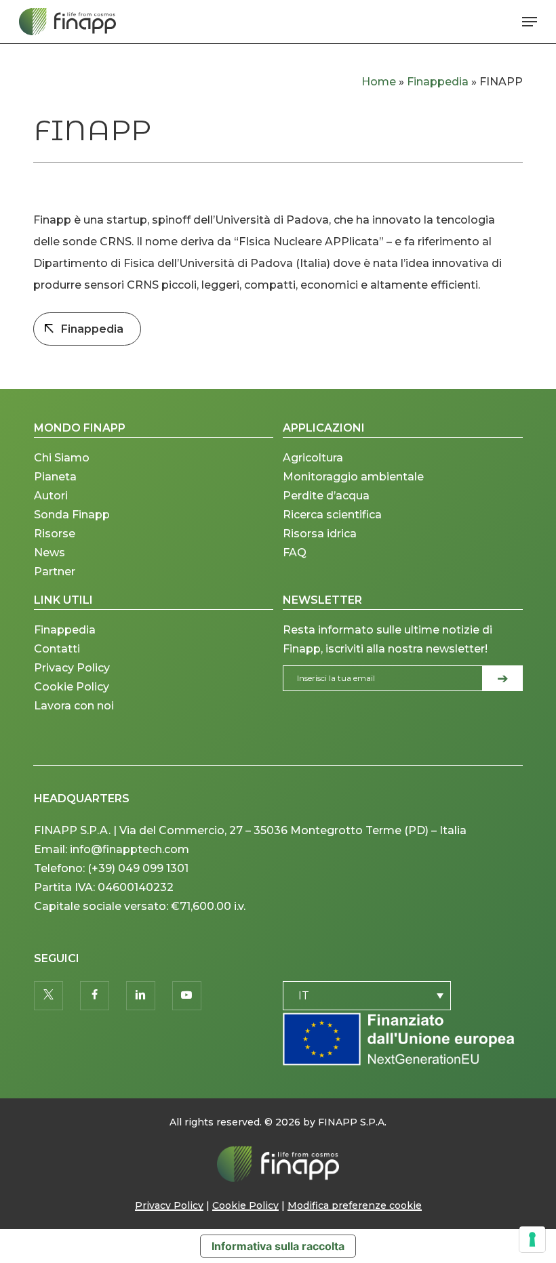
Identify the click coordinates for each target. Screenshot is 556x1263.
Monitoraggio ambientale (353, 476)
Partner (54, 571)
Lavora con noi (74, 705)
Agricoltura (313, 457)
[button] (529, 21)
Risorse (54, 533)
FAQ (294, 552)
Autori (51, 495)
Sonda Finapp (72, 514)
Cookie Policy (71, 686)
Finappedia (438, 81)
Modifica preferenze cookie (354, 1205)
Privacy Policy (72, 667)
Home (378, 81)
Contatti (57, 648)
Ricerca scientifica (332, 514)
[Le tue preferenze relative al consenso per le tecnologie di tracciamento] (532, 1239)
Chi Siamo (62, 457)
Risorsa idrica (320, 533)
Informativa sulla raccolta (278, 1246)
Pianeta (55, 476)
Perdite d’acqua (326, 495)
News (49, 552)
